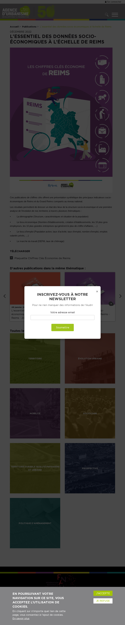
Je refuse (103, 601)
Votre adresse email (62, 312)
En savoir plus (20, 618)
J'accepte (103, 593)
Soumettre (62, 327)
